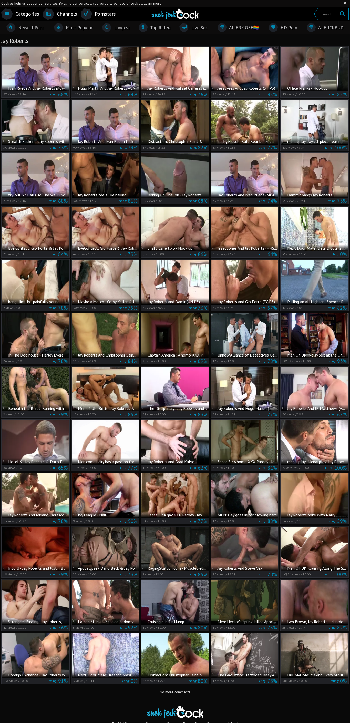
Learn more (152, 3)
